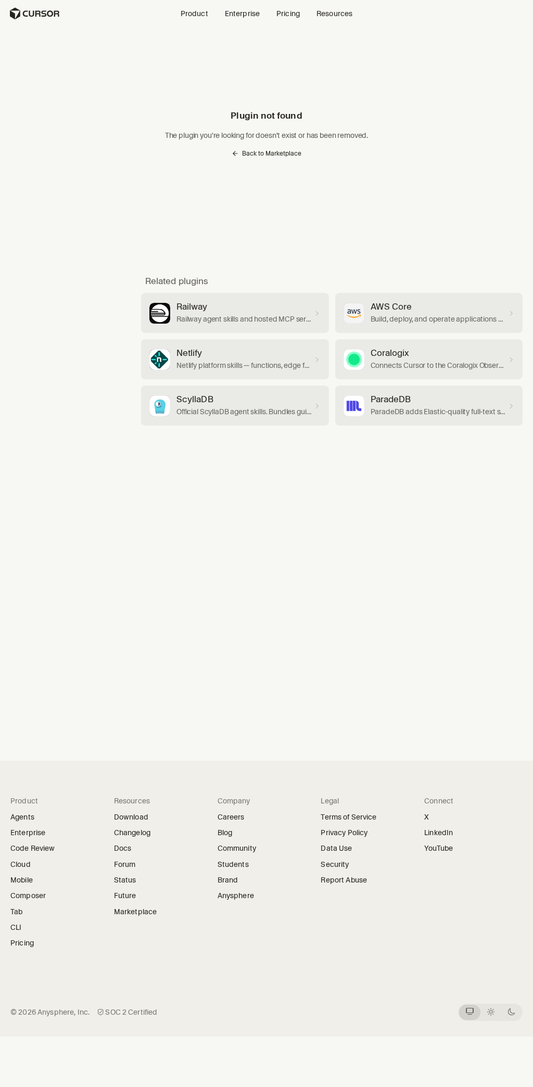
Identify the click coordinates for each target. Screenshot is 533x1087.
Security (335, 864)
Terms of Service (348, 817)
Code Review (32, 848)
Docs (123, 848)
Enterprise (242, 13)
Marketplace (135, 911)
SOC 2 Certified (131, 1012)
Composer (28, 895)
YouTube (442, 848)
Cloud (20, 864)
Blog (225, 832)
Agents (22, 817)
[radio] (469, 1012)
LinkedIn (442, 832)
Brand (228, 880)
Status (128, 880)
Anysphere (239, 895)
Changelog (132, 832)
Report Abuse (344, 880)
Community (237, 848)
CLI (15, 927)
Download (131, 817)
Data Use (336, 848)
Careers (231, 817)
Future (128, 895)
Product (194, 13)
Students (233, 864)
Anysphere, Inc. (63, 1012)
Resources (334, 13)
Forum (128, 864)
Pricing (288, 13)
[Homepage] (34, 13)
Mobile (21, 880)
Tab (16, 911)
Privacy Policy (344, 832)
